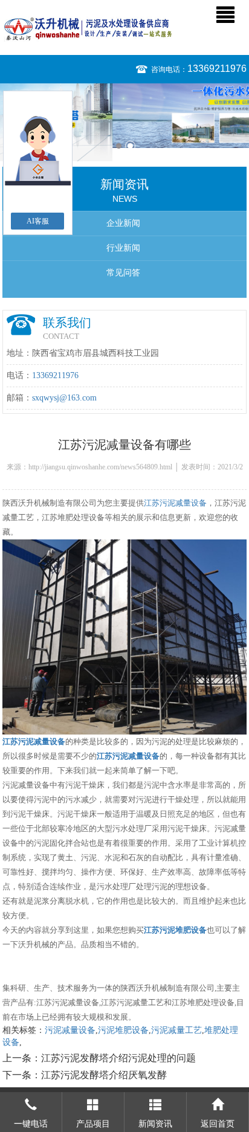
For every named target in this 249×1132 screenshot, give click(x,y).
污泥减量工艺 (176, 1030)
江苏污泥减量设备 (175, 502)
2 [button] (130, 146)
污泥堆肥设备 (123, 1030)
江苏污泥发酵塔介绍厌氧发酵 (104, 1075)
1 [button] (118, 146)
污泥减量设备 (70, 1030)
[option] (124, 115)
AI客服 (38, 221)
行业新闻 (123, 247)
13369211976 (217, 68)
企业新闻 (123, 223)
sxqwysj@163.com (64, 397)
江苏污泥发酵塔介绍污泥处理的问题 (118, 1058)
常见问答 (123, 272)
